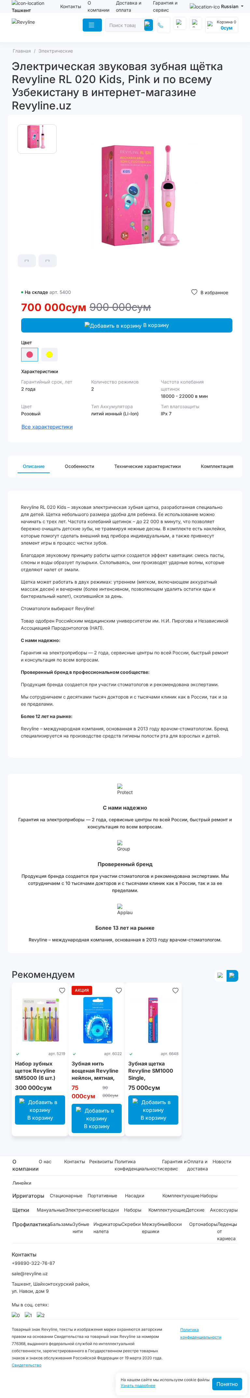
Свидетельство (26, 1365)
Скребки (131, 1224)
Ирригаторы (28, 1195)
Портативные (102, 1195)
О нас (45, 1161)
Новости (222, 1161)
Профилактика (31, 1224)
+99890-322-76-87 (33, 1263)
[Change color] (49, 354)
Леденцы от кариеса (227, 1231)
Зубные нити (81, 1227)
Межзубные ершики (155, 1227)
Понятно (227, 1384)
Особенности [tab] (79, 466)
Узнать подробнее (138, 1386)
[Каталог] (92, 25)
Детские (195, 1210)
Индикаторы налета (107, 1227)
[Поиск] (148, 25)
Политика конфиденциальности (138, 1165)
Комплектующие (181, 1195)
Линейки (21, 1183)
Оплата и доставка (197, 1165)
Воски (175, 1224)
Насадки (134, 1195)
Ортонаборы (203, 1224)
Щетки (20, 1210)
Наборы (208, 1195)
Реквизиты (101, 1161)
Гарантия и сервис (174, 1165)
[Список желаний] (62, 990)
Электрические (82, 1210)
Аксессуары (224, 1210)
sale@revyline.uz (30, 1273)
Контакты (70, 6)
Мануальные (51, 1210)
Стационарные (66, 1195)
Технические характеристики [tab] (147, 466)
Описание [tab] (34, 466)
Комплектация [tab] (217, 466)
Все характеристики (47, 426)
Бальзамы (61, 1224)
